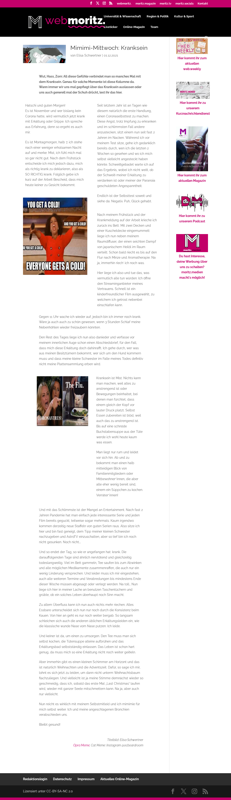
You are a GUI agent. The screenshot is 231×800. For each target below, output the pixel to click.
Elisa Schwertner (88, 55)
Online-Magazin (134, 27)
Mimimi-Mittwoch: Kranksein (109, 47)
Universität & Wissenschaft (122, 16)
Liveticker (111, 27)
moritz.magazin (146, 3)
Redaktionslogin (35, 779)
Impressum (86, 779)
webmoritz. (124, 3)
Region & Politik (158, 16)
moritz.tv (165, 3)
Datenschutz (62, 779)
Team (154, 27)
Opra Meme (81, 745)
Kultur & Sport (184, 16)
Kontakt (203, 3)
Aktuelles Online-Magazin (119, 779)
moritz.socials (185, 3)
